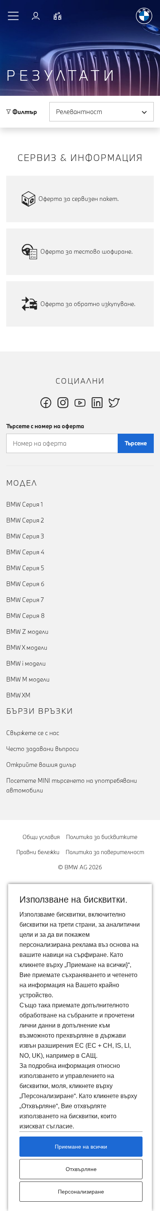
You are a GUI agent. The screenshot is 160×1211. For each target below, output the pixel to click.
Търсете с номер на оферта (45, 426)
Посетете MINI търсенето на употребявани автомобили (71, 785)
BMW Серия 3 (25, 536)
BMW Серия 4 (25, 552)
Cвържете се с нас (32, 733)
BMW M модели (28, 679)
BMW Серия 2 (25, 520)
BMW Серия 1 (24, 504)
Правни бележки (37, 852)
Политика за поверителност (105, 852)
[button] (14, 16)
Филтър (24, 112)
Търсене (136, 443)
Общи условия (41, 837)
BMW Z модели (27, 631)
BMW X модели (26, 647)
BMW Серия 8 (25, 615)
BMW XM (18, 695)
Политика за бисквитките (101, 837)
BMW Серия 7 (25, 600)
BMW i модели (26, 663)
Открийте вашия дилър (41, 764)
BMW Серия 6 (25, 584)
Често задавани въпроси (42, 749)
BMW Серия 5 (25, 568)
